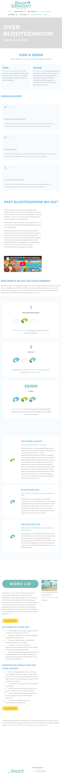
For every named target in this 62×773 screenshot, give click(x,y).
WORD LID (20, 583)
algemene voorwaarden (40, 725)
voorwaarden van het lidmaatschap (18, 725)
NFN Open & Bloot (7, 71)
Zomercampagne (46, 11)
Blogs (45, 14)
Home (10, 11)
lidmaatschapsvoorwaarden (48, 597)
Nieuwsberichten (36, 14)
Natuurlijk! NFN (33, 370)
